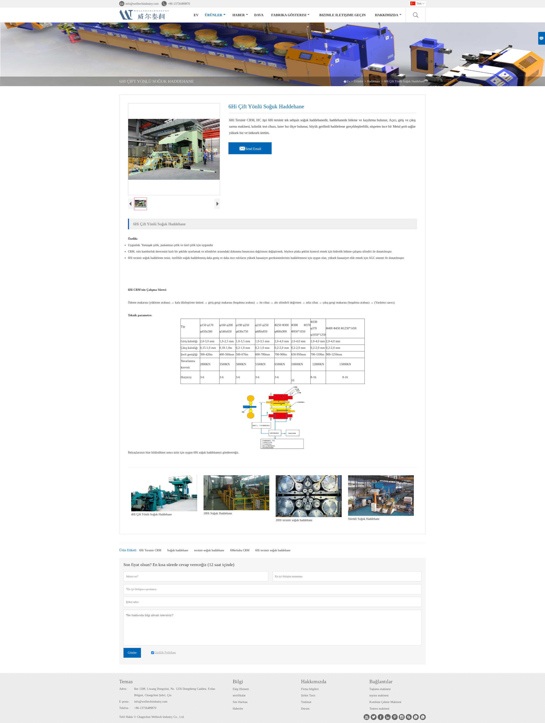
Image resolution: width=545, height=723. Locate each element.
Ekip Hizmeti (241, 689)
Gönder (132, 652)
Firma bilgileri (310, 689)
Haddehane (373, 81)
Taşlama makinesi (380, 689)
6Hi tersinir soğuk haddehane (272, 550)
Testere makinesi (379, 708)
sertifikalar (239, 695)
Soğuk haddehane (177, 550)
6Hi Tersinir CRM (150, 550)
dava (259, 15)
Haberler (238, 708)
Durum (305, 708)
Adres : (123, 688)
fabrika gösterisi (288, 15)
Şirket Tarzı (308, 695)
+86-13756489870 (179, 3)
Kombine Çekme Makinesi (385, 702)
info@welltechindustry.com (142, 3)
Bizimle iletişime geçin (342, 15)
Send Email (250, 147)
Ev (196, 15)
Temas (126, 681)
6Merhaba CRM (239, 550)
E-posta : (124, 701)
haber (238, 15)
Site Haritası (240, 702)
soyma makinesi (379, 695)
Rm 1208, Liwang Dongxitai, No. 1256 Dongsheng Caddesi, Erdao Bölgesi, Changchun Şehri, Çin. (174, 692)
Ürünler (213, 15)
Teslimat (306, 702)
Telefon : (124, 708)
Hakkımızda (386, 15)
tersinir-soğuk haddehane (209, 550)
